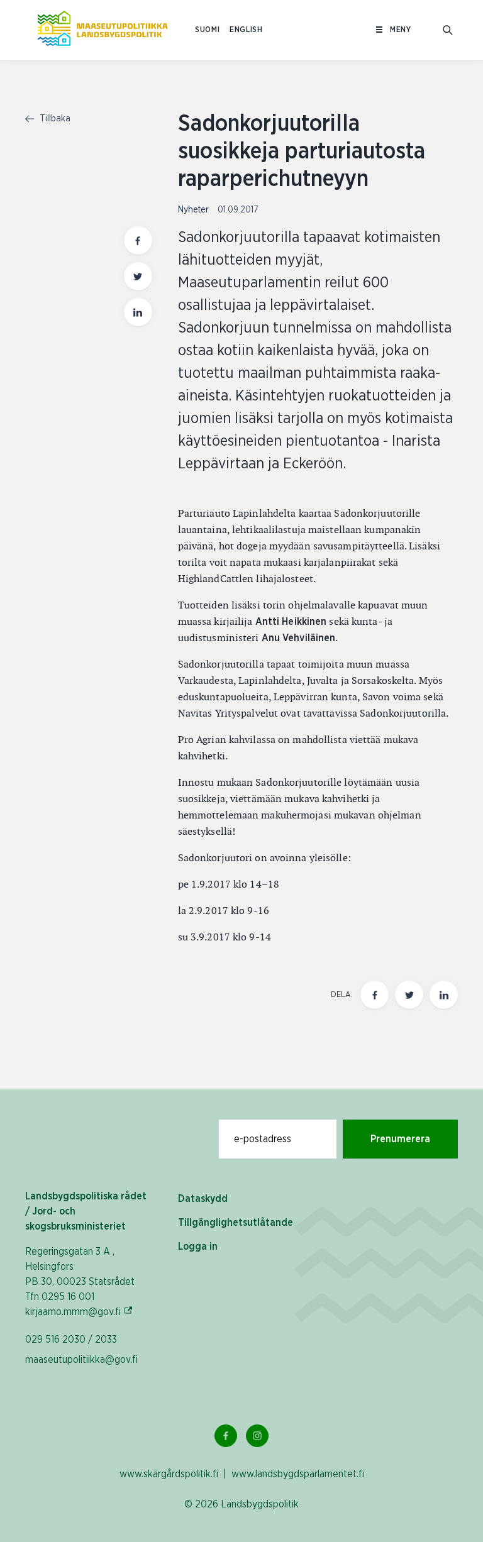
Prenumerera (400, 1139)
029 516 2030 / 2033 (71, 1340)
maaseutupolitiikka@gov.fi (81, 1360)
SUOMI (207, 30)
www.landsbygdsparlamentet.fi (297, 1474)
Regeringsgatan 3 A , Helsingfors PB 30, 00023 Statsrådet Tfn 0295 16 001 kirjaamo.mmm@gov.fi (89, 1282)
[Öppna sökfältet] (448, 30)
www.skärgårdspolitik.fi (168, 1474)
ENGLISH (246, 30)
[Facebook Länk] (225, 1435)
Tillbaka (53, 118)
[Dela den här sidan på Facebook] (138, 240)
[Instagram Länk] (257, 1435)
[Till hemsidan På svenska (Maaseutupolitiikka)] (102, 30)
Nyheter (194, 210)
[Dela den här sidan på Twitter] (138, 276)
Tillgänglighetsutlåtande (235, 1223)
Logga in (198, 1247)
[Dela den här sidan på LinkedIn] (138, 312)
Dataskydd (203, 1199)
